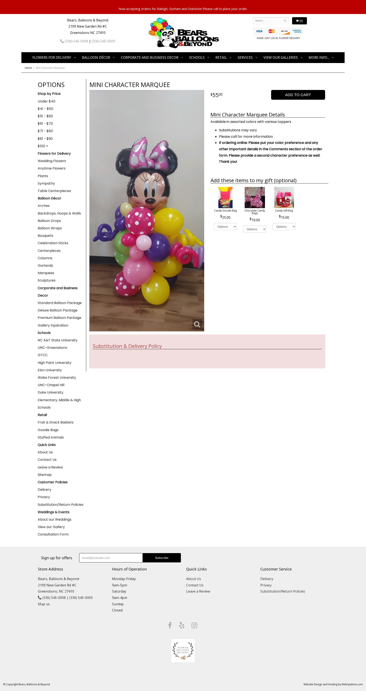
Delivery (44, 489)
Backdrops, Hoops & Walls (59, 213)
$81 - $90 (45, 138)
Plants (43, 176)
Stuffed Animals (51, 437)
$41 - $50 (45, 108)
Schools (197, 57)
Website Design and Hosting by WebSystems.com (333, 684)
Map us (44, 604)
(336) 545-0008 (76, 41)
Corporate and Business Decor (149, 57)
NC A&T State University (58, 340)
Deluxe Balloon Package (58, 310)
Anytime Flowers (51, 168)
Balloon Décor (96, 57)
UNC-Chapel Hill (51, 385)
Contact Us (47, 459)
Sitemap (45, 474)
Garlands (45, 265)
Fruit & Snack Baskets (55, 422)
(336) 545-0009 (103, 41)
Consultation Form (53, 534)
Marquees (46, 273)
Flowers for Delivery (51, 57)
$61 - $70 (45, 123)
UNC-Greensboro (52, 347)
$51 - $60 (45, 116)
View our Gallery (51, 526)
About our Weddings (54, 519)
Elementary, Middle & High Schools (59, 404)
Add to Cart (298, 95)
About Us (45, 452)
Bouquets (45, 235)
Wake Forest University (57, 377)
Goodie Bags (48, 429)
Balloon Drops (49, 220)
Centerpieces (49, 250)
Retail (221, 57)
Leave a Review (50, 467)
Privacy (44, 497)
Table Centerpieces (54, 190)
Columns (45, 258)
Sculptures (46, 280)
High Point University (54, 362)
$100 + (43, 146)
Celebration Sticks (53, 243)
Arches (44, 205)
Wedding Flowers (52, 160)
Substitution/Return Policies (60, 504)
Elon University (50, 370)
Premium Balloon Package (59, 317)
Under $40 (46, 101)
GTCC (43, 355)
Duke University (50, 392)
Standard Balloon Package (60, 302)
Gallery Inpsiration (53, 325)
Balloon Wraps (50, 228)
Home (28, 68)
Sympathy (46, 183)
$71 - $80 (45, 131)
